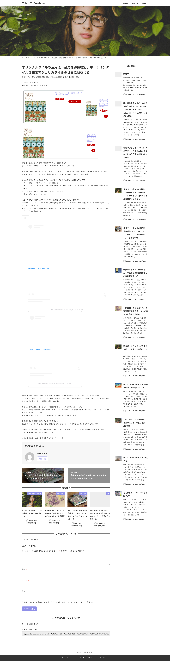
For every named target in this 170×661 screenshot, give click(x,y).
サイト (24, 591)
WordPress (104, 658)
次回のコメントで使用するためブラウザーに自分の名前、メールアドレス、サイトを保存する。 (59, 602)
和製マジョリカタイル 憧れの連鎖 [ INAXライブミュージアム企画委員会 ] (68, 93)
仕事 (66, 77)
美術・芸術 (75, 77)
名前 (24, 569)
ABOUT (79, 653)
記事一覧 (42, 459)
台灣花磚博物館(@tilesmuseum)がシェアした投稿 (67, 309)
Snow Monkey (67, 658)
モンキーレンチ (85, 658)
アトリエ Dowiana (33, 3)
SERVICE (85, 653)
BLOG (91, 653)
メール (25, 580)
